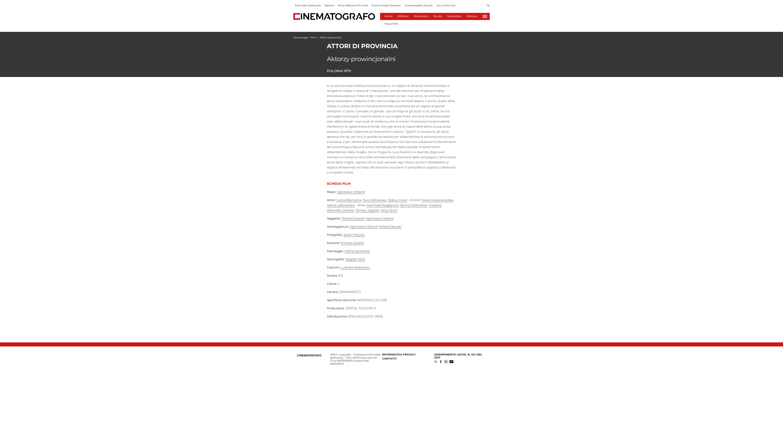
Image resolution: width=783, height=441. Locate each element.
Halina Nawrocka (357, 251)
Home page (300, 37)
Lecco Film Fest (446, 5)
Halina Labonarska (341, 205)
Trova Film (391, 23)
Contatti (389, 358)
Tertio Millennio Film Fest (353, 5)
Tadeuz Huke (397, 200)
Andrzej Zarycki (352, 243)
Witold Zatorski (353, 218)
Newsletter (454, 16)
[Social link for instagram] (445, 361)
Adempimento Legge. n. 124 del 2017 (458, 356)
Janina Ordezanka (413, 205)
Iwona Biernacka (348, 200)
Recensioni (421, 16)
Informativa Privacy (399, 354)
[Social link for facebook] (440, 361)
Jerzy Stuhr (389, 210)
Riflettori (403, 16)
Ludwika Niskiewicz (355, 267)
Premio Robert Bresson (386, 5)
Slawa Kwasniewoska (437, 200)
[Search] (488, 6)
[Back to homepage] (309, 355)
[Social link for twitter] (435, 361)
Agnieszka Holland (350, 192)
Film (313, 37)
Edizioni (329, 5)
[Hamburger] (484, 16)
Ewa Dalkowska (374, 200)
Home (388, 16)
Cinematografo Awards (418, 5)
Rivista (438, 16)
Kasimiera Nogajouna (383, 205)
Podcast (472, 16)
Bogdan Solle (355, 259)
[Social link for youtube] (451, 361)
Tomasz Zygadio (367, 210)
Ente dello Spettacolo (308, 5)
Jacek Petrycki (354, 235)
